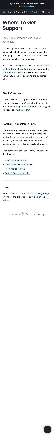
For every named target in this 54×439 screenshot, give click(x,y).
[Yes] (22, 214)
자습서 (17, 12)
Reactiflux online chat (15, 168)
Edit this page (39, 214)
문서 (10, 12)
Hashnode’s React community (19, 164)
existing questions (33, 106)
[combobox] (43, 12)
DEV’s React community (16, 160)
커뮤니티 (34, 12)
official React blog (29, 197)
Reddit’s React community (17, 173)
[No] (26, 214)
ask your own (23, 110)
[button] (47, 429)
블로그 (25, 12)
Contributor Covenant (13, 72)
